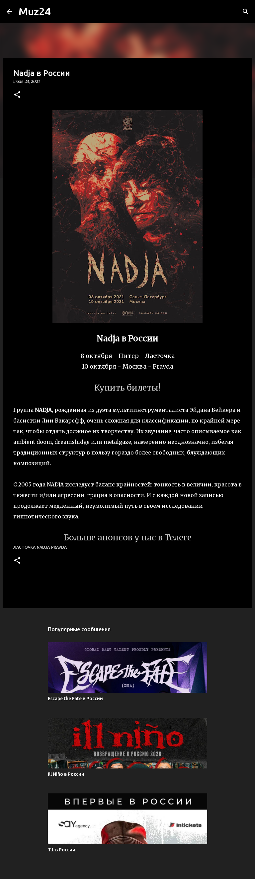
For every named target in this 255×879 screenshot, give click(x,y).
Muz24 (35, 11)
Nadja (43, 547)
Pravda (59, 547)
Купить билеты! (127, 388)
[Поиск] (246, 12)
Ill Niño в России (66, 774)
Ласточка (24, 547)
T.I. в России (61, 849)
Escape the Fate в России (75, 698)
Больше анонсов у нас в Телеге (127, 537)
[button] (17, 95)
